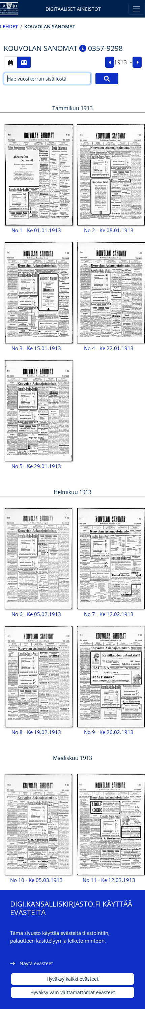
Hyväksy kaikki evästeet (72, 979)
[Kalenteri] (10, 62)
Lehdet (9, 26)
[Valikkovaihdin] (136, 8)
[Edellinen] (109, 62)
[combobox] (123, 62)
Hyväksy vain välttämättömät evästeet (72, 992)
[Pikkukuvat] (24, 62)
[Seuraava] (137, 62)
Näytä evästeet (36, 963)
